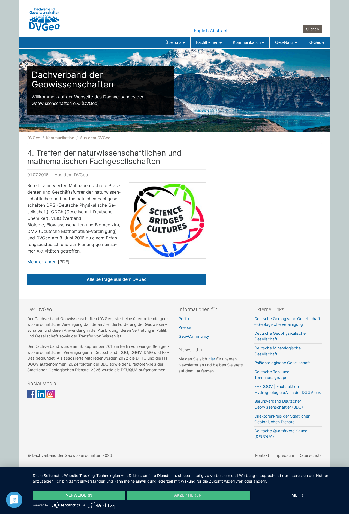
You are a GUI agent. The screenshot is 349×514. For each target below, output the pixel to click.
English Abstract (211, 30)
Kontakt (262, 455)
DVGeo (33, 137)
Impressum (283, 455)
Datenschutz (310, 455)
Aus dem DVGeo (95, 137)
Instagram (50, 394)
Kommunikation (248, 42)
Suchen (312, 29)
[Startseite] (44, 18)
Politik (184, 318)
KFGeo (316, 42)
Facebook (31, 394)
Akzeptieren (188, 495)
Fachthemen (209, 42)
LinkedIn (41, 394)
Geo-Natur (286, 42)
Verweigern (79, 495)
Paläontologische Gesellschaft (282, 362)
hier (211, 359)
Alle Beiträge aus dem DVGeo (117, 279)
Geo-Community (194, 336)
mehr (297, 495)
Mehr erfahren (41, 261)
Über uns (175, 42)
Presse (185, 327)
